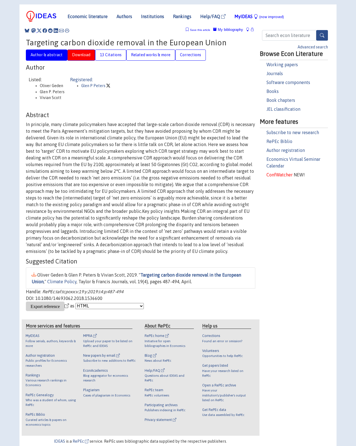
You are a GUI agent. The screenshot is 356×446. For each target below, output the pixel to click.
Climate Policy (61, 281)
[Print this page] (67, 30)
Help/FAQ (210, 16)
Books (272, 91)
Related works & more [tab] (150, 55)
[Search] (322, 35)
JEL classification (283, 109)
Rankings (182, 16)
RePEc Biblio (279, 141)
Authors (124, 16)
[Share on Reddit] (50, 30)
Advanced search (313, 47)
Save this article (200, 29)
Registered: (81, 79)
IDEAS (59, 441)
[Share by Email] (61, 30)
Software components (288, 82)
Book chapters (280, 100)
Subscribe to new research (292, 132)
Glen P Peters (93, 85)
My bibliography (230, 30)
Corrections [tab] (190, 55)
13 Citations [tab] (111, 55)
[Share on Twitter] (39, 30)
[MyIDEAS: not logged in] (249, 29)
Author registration (285, 150)
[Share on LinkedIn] (56, 30)
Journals (274, 73)
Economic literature (88, 16)
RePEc (79, 441)
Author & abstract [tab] (47, 55)
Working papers (282, 64)
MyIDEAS (259, 16)
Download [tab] (81, 55)
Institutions (152, 16)
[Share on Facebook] (45, 30)
